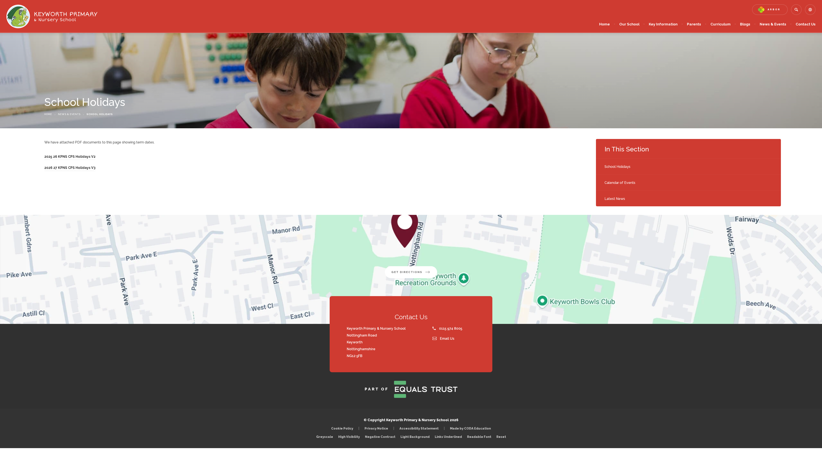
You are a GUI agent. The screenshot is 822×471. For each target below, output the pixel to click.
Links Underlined (448, 437)
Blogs (745, 24)
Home (604, 24)
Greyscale (324, 437)
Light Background (415, 437)
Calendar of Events (620, 183)
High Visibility (349, 437)
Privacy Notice (376, 428)
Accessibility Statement (419, 428)
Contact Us (806, 24)
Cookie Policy (342, 428)
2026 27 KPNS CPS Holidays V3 (69, 168)
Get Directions (414, 274)
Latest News (615, 199)
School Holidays (617, 167)
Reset (501, 437)
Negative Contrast (380, 437)
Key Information (663, 24)
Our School (629, 24)
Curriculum (720, 24)
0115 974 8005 (450, 328)
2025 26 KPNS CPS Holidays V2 (69, 157)
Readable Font (479, 437)
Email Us (446, 339)
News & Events (773, 24)
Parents (694, 24)
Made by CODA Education (471, 428)
